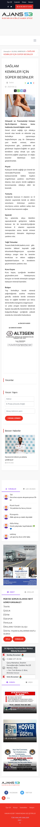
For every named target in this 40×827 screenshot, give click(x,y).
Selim (11, 83)
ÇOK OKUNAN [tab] (30, 489)
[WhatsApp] (18, 90)
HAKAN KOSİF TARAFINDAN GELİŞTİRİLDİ (20, 813)
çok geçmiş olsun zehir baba (20, 537)
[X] (15, 90)
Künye (24, 2)
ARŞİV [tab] (30, 682)
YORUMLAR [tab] (12, 489)
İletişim (30, 2)
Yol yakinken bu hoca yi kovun (20, 508)
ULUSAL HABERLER (18, 51)
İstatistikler (23, 807)
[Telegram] (21, 90)
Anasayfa (7, 51)
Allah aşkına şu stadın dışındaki (21, 517)
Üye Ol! (9, 2)
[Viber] (24, 90)
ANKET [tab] (12, 592)
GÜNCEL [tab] (12, 682)
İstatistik (17, 2)
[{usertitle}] (6, 496)
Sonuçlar (19, 639)
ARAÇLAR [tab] (30, 592)
